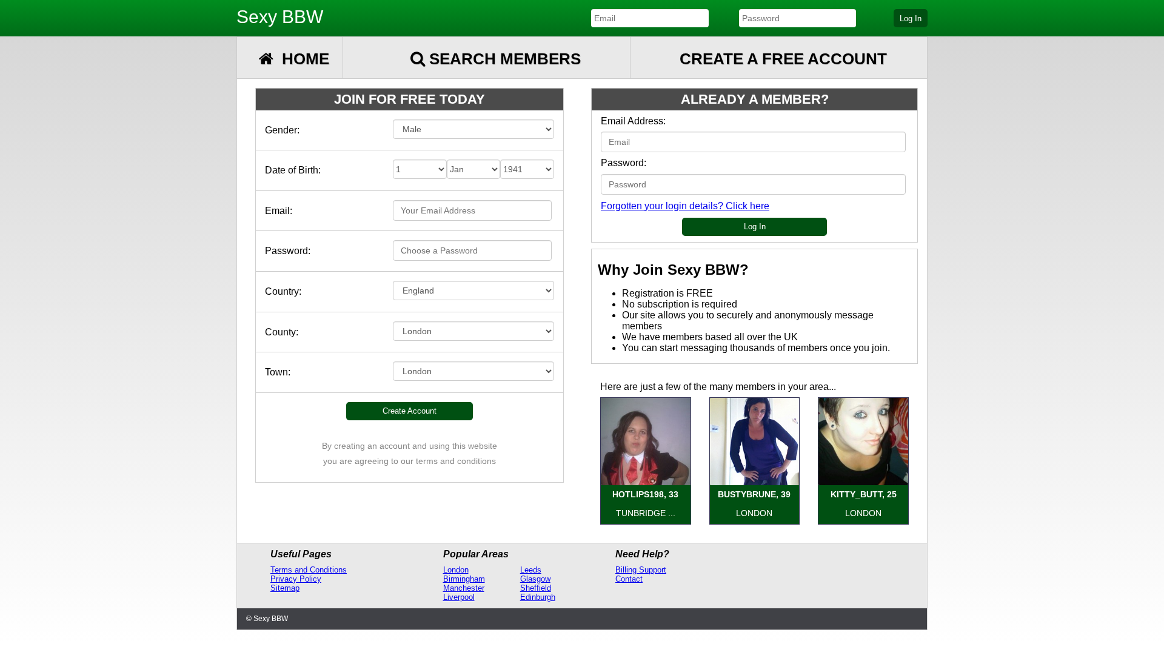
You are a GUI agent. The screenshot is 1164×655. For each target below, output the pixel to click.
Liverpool (459, 597)
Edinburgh (537, 597)
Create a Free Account (783, 59)
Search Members (503, 59)
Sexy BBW (279, 17)
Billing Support (640, 569)
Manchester (463, 588)
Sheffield (535, 588)
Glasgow (535, 578)
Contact (629, 578)
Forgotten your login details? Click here (685, 206)
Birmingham (464, 578)
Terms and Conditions (308, 569)
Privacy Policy (295, 578)
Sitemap (284, 588)
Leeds (530, 569)
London (456, 569)
